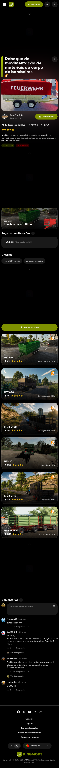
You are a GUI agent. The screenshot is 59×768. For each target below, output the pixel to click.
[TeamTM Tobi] (4, 116)
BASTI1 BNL (12, 658)
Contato (29, 719)
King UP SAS (34, 760)
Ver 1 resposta (17, 653)
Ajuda (30, 723)
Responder (20, 627)
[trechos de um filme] (50, 224)
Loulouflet (12, 682)
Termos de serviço (29, 728)
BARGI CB (12, 632)
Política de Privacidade (29, 732)
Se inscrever (48, 116)
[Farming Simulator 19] (6, 75)
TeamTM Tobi (16, 115)
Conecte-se (34, 4)
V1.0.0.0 (19, 242)
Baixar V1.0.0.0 (31, 327)
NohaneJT (12, 619)
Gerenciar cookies (30, 737)
